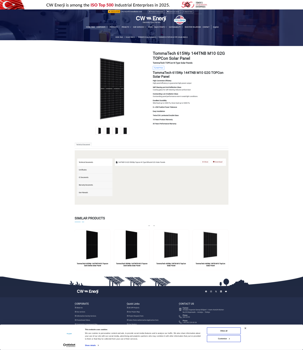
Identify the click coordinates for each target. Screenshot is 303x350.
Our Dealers (132, 324)
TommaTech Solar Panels (147, 37)
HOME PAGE (90, 27)
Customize (222, 338)
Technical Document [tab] (83, 145)
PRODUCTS (114, 27)
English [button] (216, 27)
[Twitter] (216, 292)
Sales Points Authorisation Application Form (143, 320)
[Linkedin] (220, 292)
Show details (90, 345)
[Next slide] (154, 226)
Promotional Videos (83, 320)
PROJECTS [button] (125, 27)
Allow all (223, 331)
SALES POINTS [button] (159, 27)
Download (218, 162)
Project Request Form (135, 316)
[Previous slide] (149, 226)
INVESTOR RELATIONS (193, 27)
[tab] (95, 162)
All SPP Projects (133, 308)
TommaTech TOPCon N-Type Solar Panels (173, 37)
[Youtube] (225, 292)
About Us (79, 308)
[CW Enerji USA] (180, 20)
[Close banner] (245, 328)
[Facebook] (206, 292)
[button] (187, 11)
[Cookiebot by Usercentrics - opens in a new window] (69, 345)
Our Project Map (134, 312)
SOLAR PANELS (130, 37)
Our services (80, 312)
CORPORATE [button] (101, 27)
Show (206, 162)
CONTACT (206, 27)
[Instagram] (211, 292)
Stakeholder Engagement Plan (86, 324)
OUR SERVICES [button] (139, 27)
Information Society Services (86, 316)
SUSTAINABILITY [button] (175, 27)
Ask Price (159, 68)
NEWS (150, 27)
